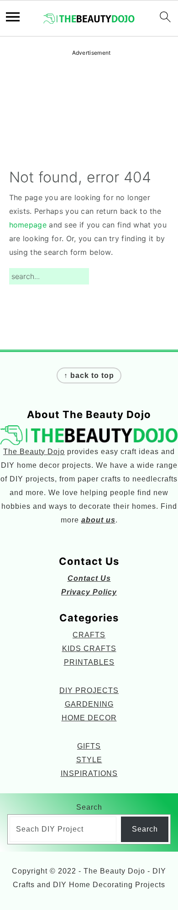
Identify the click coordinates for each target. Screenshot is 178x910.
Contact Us (89, 578)
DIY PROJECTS (89, 690)
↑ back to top (89, 375)
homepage (28, 224)
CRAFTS (89, 635)
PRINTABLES (89, 662)
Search (89, 807)
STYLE (89, 760)
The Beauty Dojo (34, 451)
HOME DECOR (89, 718)
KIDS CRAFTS (89, 648)
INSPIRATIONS (89, 773)
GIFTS (89, 746)
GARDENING (89, 704)
